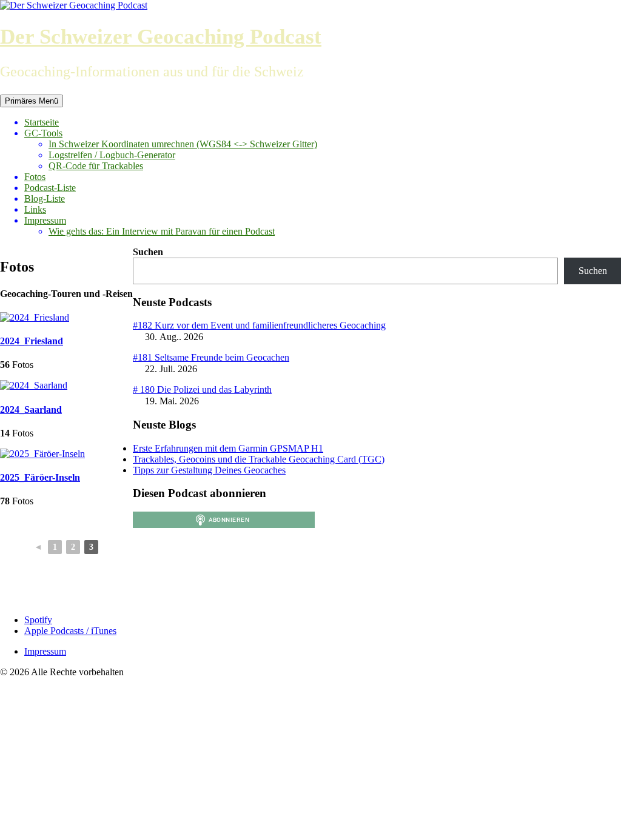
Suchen (148, 252)
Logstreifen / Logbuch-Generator (112, 155)
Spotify (38, 620)
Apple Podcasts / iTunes (70, 631)
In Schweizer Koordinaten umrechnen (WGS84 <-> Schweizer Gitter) (183, 144)
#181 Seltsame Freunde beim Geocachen (211, 357)
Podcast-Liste (50, 187)
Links (35, 209)
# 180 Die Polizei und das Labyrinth (202, 389)
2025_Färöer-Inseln (40, 477)
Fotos (34, 177)
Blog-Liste (44, 198)
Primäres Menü (31, 100)
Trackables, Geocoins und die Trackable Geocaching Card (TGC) (258, 459)
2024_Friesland (31, 341)
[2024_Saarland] (33, 385)
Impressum (45, 220)
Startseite (41, 122)
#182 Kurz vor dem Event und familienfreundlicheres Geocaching (259, 325)
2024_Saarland (31, 409)
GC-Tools (43, 133)
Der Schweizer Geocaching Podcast (160, 36)
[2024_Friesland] (34, 317)
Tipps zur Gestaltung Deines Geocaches (209, 470)
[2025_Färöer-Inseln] (42, 454)
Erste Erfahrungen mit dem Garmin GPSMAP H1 (228, 448)
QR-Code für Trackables (96, 166)
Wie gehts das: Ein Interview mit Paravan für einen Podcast (162, 231)
